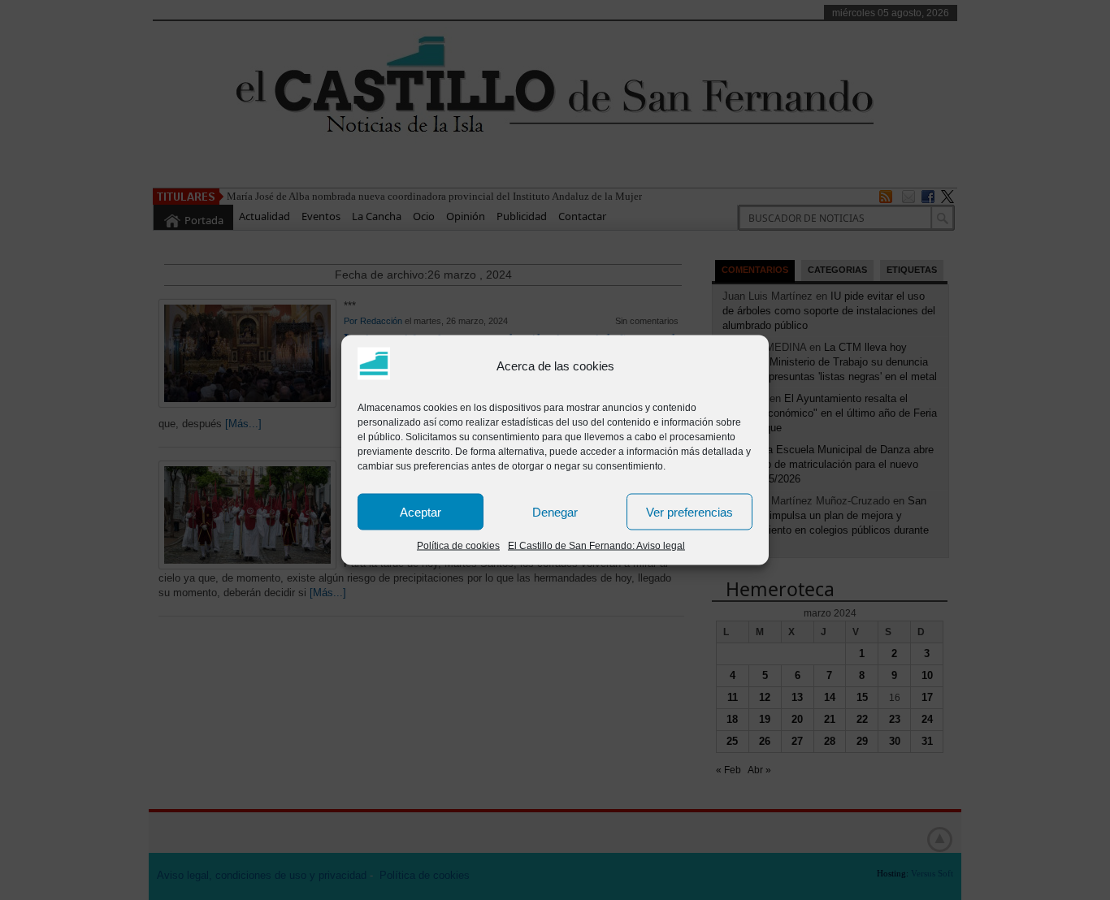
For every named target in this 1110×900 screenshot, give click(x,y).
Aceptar (420, 511)
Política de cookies (458, 546)
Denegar (555, 511)
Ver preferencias (689, 511)
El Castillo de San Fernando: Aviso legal (596, 546)
